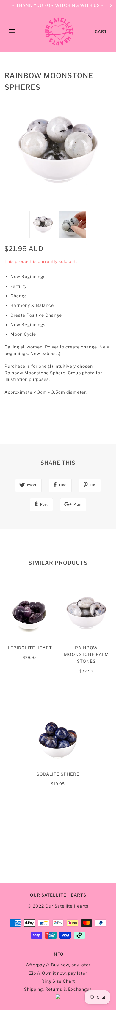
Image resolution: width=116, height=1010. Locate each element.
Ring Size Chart (58, 981)
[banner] (59, 31)
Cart (101, 31)
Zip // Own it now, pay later (58, 973)
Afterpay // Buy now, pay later (58, 964)
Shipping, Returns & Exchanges (58, 989)
